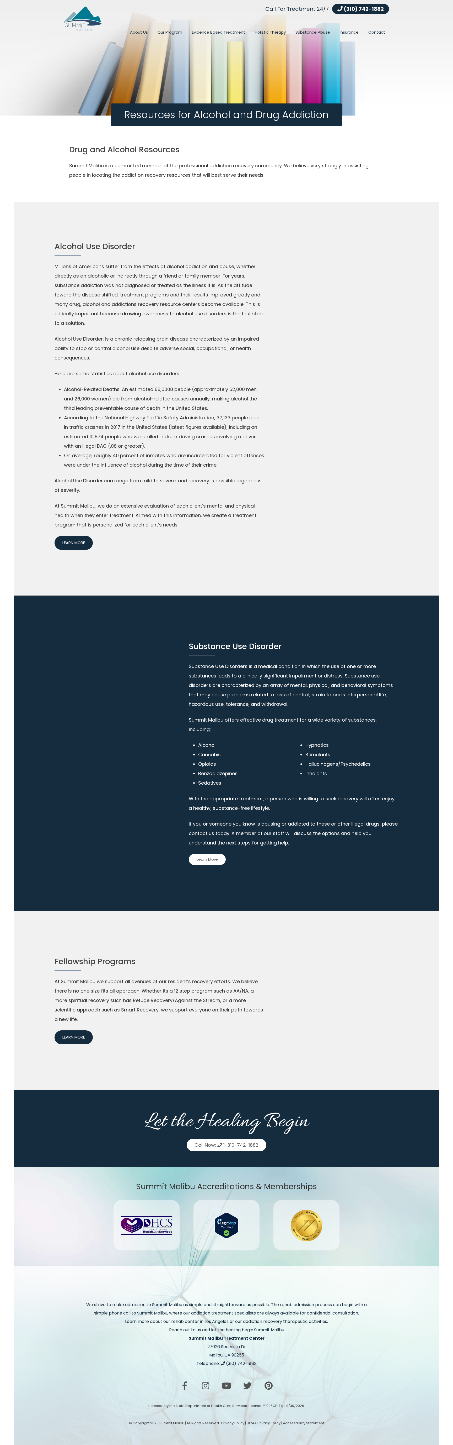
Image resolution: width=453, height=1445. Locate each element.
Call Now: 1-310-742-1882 (226, 1145)
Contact (376, 32)
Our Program (170, 32)
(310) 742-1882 (363, 9)
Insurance (349, 32)
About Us (139, 32)
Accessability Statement (303, 1423)
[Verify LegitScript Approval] (226, 1225)
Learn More (73, 542)
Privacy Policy (232, 1423)
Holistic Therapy (270, 32)
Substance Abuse (312, 32)
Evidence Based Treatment (218, 32)
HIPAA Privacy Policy (264, 1423)
